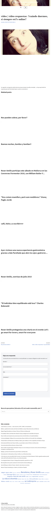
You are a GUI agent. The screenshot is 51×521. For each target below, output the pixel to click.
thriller (48, 481)
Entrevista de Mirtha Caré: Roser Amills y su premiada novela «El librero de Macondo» (20, 443)
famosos (24, 474)
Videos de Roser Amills (10, 22)
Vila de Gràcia (22, 483)
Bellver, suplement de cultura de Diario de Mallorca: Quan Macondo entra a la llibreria (20, 429)
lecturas (19, 479)
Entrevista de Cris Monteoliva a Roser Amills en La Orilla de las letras (16, 454)
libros (28, 479)
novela (7, 481)
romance (16, 481)
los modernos (46, 479)
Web (4, 372)
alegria (3, 472)
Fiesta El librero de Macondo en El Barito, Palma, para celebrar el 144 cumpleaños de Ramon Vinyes (23, 440)
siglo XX (38, 481)
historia (30, 476)
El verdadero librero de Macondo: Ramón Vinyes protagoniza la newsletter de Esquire (20, 433)
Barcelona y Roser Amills (31, 472)
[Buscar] (20, 7)
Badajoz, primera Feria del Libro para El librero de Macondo (14, 451)
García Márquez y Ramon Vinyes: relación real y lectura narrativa (15, 465)
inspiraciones (35, 476)
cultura (5, 474)
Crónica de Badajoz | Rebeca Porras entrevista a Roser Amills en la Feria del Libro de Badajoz (21, 438)
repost (13, 481)
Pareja (11, 481)
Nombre (5, 361)
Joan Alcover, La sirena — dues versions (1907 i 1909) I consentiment (16, 426)
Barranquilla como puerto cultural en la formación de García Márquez (16, 462)
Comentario (6, 377)
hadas (27, 476)
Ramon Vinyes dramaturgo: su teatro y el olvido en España (14, 467)
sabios (19, 481)
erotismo (17, 474)
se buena (22, 481)
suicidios (45, 481)
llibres (43, 479)
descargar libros (11, 474)
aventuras (18, 472)
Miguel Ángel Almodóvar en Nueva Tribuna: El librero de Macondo (15, 431)
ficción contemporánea (43, 474)
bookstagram (47, 472)
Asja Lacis (14, 472)
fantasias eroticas (29, 474)
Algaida (3, 22)
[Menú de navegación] (25, 7)
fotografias (10, 476)
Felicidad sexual (36, 474)
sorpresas (41, 481)
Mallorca (3, 481)
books (42, 472)
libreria (23, 479)
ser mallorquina (30, 481)
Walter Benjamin (27, 483)
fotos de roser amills (19, 476)
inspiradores (41, 476)
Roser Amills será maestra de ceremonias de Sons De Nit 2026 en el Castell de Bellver (19, 436)
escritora (21, 474)
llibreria (40, 479)
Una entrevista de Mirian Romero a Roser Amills (11, 445)
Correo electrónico (7, 367)
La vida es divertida (9, 478)
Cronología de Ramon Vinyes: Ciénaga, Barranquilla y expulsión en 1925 (17, 460)
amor (10, 472)
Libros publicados (33, 479)
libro (25, 479)
